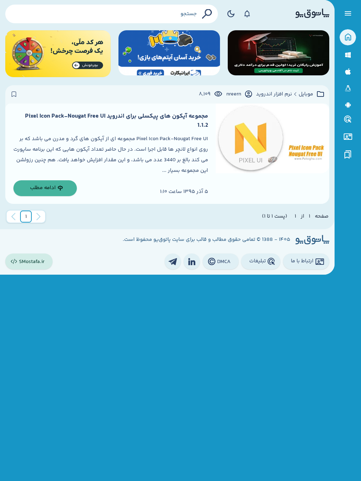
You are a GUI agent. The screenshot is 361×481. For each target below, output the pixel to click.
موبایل (306, 94)
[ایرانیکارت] (169, 53)
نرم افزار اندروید (274, 94)
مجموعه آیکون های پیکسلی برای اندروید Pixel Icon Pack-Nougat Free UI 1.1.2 (116, 121)
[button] (26, 217)
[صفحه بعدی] (13, 217)
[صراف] (58, 53)
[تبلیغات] (348, 119)
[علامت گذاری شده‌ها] (348, 154)
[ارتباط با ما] (347, 137)
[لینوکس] (348, 88)
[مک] (348, 71)
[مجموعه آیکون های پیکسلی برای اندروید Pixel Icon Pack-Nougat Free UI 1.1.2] (272, 154)
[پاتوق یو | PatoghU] (312, 13)
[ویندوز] (348, 55)
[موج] (278, 53)
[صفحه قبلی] (38, 217)
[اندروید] (348, 105)
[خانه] (347, 37)
